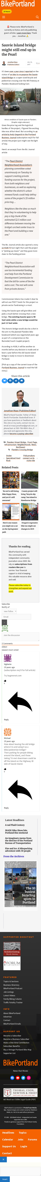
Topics (23, 1132)
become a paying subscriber (21, 433)
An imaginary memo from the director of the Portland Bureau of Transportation (18, 840)
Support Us (9, 1146)
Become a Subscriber (12, 1035)
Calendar (7, 1139)
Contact (6, 1020)
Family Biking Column (12, 999)
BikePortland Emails (12, 1023)
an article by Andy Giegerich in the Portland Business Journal (19, 134)
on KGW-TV (6, 247)
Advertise (7, 1016)
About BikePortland (11, 1013)
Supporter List (9, 1053)
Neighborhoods (24, 444)
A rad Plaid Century (15, 825)
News (33, 444)
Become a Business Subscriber (16, 1039)
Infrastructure (10, 444)
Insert (4, 1179)
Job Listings (8, 992)
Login (23, 1146)
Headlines (8, 1132)
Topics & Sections (11, 981)
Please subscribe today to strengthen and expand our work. (20, 588)
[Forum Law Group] (11, 969)
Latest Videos (9, 995)
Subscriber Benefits (11, 1046)
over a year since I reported (21, 71)
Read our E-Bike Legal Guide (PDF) (21, 1099)
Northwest (20, 447)
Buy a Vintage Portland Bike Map (17, 1049)
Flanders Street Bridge (17, 442)
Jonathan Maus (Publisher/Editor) (20, 410)
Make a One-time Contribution (16, 1042)
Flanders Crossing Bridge (22, 449)
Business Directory (11, 985)
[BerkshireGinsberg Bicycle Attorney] (11, 955)
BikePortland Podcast (12, 988)
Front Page (32, 442)
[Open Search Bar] (37, 17)
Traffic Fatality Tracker (13, 1002)
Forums (32, 1139)
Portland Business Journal (13, 367)
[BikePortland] (18, 4)
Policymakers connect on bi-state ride (29, 458)
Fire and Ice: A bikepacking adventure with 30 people (18, 849)
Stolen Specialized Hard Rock (13, 458)
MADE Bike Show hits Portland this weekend (16, 831)
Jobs (20, 1139)
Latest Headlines (14, 820)
